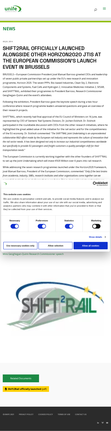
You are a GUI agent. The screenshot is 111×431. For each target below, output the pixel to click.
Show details (95, 237)
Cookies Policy (45, 414)
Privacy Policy (26, 414)
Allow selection (55, 245)
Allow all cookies (90, 245)
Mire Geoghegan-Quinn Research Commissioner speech (33, 254)
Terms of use (64, 414)
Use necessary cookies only (20, 245)
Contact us (80, 414)
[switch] (42, 226)
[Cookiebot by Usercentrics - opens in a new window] (95, 184)
